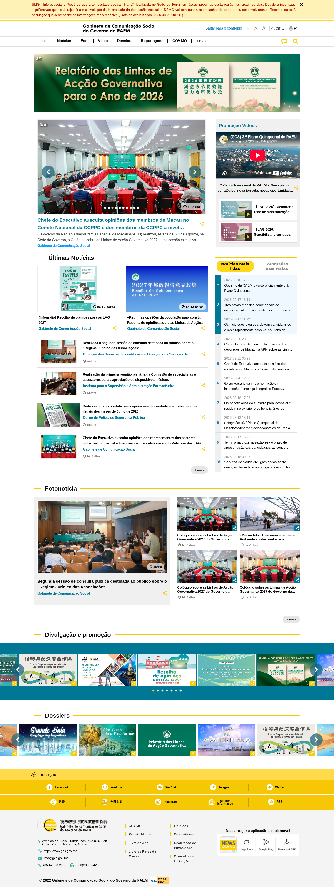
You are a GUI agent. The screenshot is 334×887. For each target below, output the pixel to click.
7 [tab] (180, 691)
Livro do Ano (139, 843)
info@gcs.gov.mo (56, 858)
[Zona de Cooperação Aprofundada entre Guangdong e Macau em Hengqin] (286, 739)
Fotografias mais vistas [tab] (276, 266)
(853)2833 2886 (54, 865)
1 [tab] (153, 691)
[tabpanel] (167, 670)
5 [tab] (171, 691)
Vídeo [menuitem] (103, 41)
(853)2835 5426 (87, 865)
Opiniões (181, 826)
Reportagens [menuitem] (152, 41)
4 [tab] (167, 691)
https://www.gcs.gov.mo (60, 851)
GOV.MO (135, 826)
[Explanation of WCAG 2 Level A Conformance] (159, 880)
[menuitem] (64, 41)
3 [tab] (162, 691)
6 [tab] (176, 691)
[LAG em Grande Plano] (226, 739)
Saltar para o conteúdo (223, 28)
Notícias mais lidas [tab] (235, 266)
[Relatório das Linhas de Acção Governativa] (167, 739)
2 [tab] (158, 691)
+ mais (199, 470)
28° (280, 28)
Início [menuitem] (43, 41)
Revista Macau (140, 834)
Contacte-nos (184, 834)
